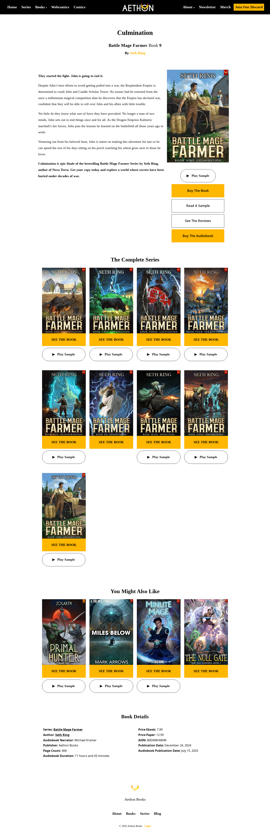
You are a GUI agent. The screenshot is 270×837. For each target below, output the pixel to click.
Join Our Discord (249, 7)
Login (148, 826)
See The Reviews (198, 220)
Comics (79, 7)
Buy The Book (198, 190)
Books (40, 7)
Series (26, 7)
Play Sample (200, 176)
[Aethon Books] (138, 7)
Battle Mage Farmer (68, 729)
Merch (225, 7)
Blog (157, 813)
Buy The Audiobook (198, 236)
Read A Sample (198, 205)
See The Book (63, 339)
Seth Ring (137, 53)
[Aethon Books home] (135, 788)
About (187, 7)
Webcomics (60, 7)
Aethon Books (135, 799)
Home (12, 7)
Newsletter (207, 7)
